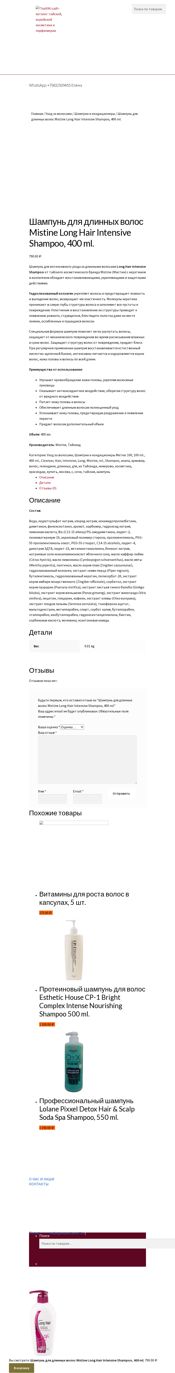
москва (64, 471)
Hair (58, 460)
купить (52, 471)
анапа (125, 460)
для (74, 466)
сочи (78, 471)
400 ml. (34, 460)
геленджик (47, 466)
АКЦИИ (52, 55)
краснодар (37, 471)
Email (78, 791)
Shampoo (112, 460)
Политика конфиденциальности (56, 1232)
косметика (123, 466)
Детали (45, 482)
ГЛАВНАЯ (32, 55)
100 (129, 455)
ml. (101, 460)
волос (33, 466)
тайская (89, 471)
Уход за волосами (58, 113)
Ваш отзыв (47, 732)
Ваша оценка (49, 727)
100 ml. (139, 455)
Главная (37, 113)
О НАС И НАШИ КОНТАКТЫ (41, 1181)
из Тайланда (88, 466)
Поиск (44, 1235)
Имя (42, 791)
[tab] (92, 477)
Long (81, 460)
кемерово (106, 466)
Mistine (92, 460)
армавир (137, 460)
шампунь (103, 471)
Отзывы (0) (47, 488)
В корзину (21, 1368)
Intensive (69, 460)
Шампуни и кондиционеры (94, 113)
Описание (46, 477)
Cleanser (47, 460)
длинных (63, 466)
